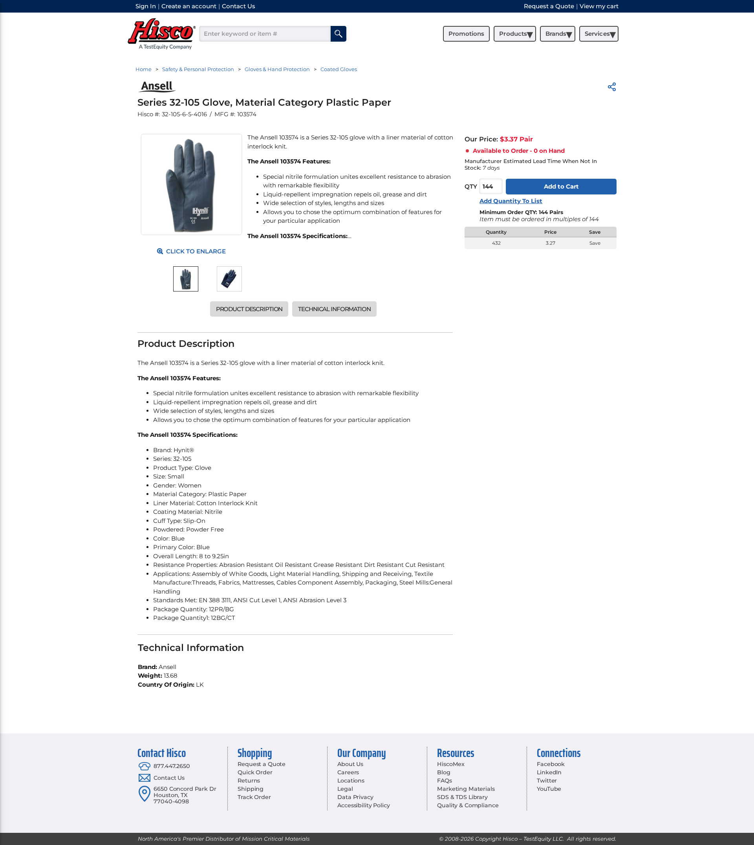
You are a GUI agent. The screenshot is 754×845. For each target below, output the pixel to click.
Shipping (251, 789)
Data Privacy (355, 797)
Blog (443, 772)
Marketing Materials (465, 789)
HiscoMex (451, 764)
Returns (249, 780)
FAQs (444, 780)
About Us (350, 764)
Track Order (254, 797)
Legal (345, 789)
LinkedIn (549, 772)
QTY (471, 186)
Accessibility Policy (363, 805)
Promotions (466, 33)
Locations (350, 780)
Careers (348, 772)
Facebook (551, 764)
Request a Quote (261, 764)
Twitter (547, 780)
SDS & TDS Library (462, 797)
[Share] (612, 88)
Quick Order (255, 772)
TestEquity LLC (543, 839)
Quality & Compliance (467, 805)
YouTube (549, 789)
